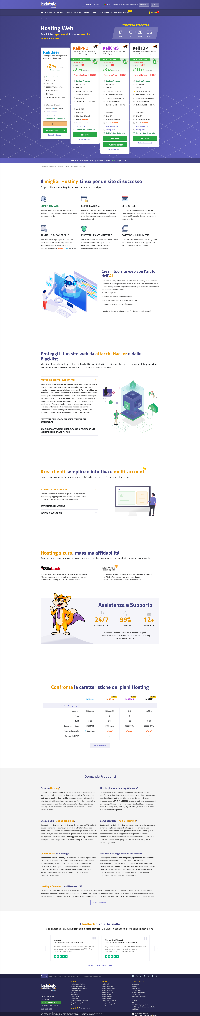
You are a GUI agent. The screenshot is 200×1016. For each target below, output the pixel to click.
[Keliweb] (48, 987)
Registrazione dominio (78, 984)
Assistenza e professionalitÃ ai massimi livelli (121, 942)
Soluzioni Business (76, 990)
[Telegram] (154, 976)
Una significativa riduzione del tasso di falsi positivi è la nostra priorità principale (68, 431)
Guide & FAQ (136, 988)
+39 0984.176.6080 (92, 4)
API (133, 1003)
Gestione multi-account (53, 506)
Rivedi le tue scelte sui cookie (87, 1015)
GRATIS (114, 160)
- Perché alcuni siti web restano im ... (62, 976)
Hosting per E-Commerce (109, 1001)
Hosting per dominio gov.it (110, 1003)
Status (73, 1005)
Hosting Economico (107, 986)
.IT (105, 160)
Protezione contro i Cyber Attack (58, 380)
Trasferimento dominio (78, 986)
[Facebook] (134, 976)
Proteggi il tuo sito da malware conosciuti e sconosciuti (63, 421)
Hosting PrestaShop (107, 992)
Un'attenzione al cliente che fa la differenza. (69, 942)
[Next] (156, 948)
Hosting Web (105, 984)
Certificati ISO (136, 994)
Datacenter (135, 984)
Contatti (134, 1001)
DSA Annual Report (72, 1015)
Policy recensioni (60, 1015)
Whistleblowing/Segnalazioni (140, 1005)
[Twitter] (138, 976)
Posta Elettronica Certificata (79, 1001)
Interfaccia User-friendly (54, 489)
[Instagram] (150, 976)
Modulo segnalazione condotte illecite (143, 1007)
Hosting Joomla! (106, 994)
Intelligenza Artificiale (108, 1005)
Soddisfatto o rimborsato (55, 118)
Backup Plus (50, 115)
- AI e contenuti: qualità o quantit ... (88, 976)
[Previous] (43, 948)
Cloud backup (75, 996)
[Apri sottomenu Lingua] (109, 4)
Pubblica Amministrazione (79, 988)
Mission (134, 986)
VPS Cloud (74, 992)
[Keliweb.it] (48, 5)
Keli (90, 699)
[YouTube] (146, 976)
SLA (133, 999)
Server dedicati (75, 994)
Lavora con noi (136, 990)
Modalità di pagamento (139, 992)
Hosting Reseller (106, 999)
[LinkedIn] (142, 976)
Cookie (48, 1015)
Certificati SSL (75, 999)
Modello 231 (135, 1009)
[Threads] (157, 976)
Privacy (43, 1015)
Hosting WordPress (107, 990)
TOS (53, 1015)
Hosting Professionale (108, 988)
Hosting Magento (107, 996)
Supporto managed (77, 1003)
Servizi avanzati (52, 111)
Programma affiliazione (139, 996)
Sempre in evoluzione (51, 512)
